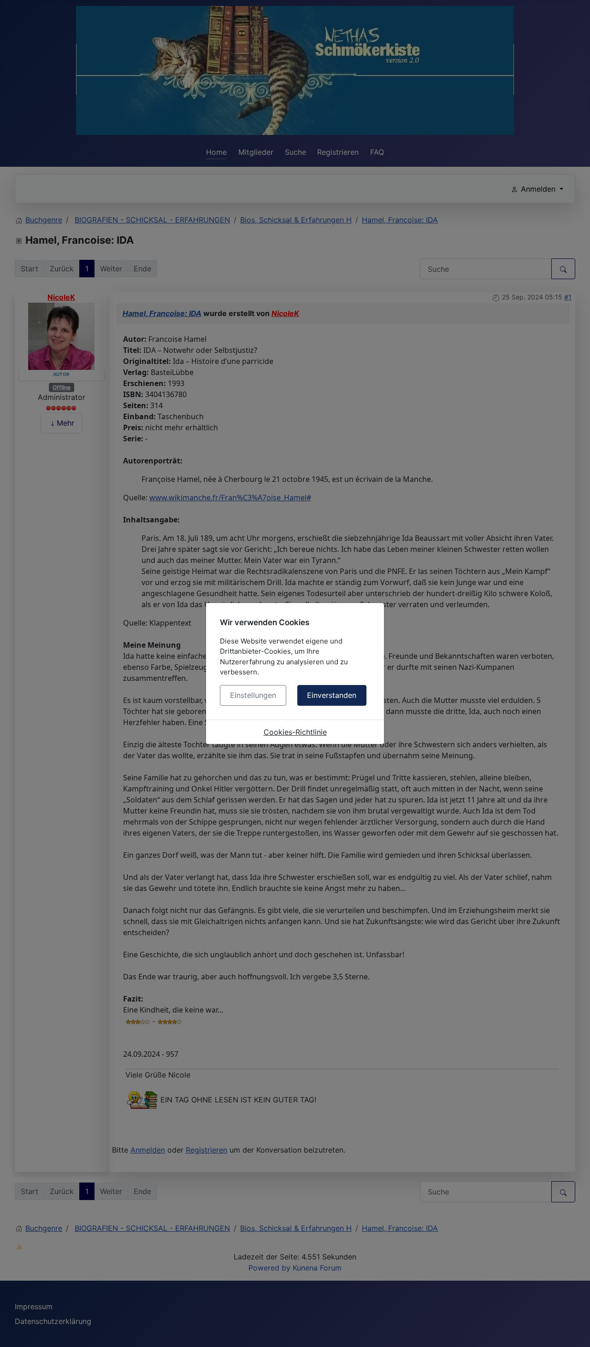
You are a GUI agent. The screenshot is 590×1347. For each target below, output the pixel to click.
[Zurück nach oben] (574, 1330)
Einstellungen (253, 695)
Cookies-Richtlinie (295, 732)
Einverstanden (331, 695)
